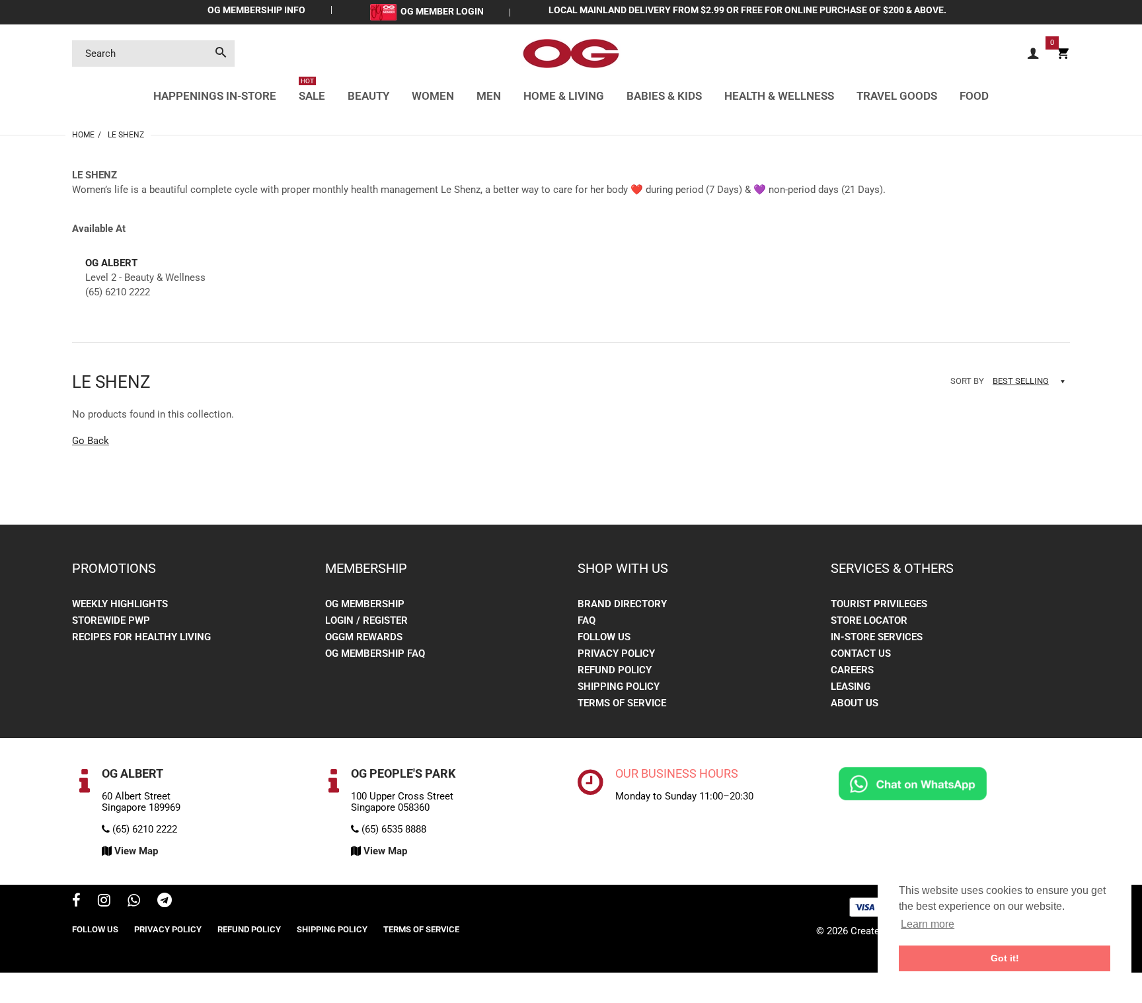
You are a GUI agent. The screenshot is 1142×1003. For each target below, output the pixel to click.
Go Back (90, 441)
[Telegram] (164, 902)
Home (83, 134)
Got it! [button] (1005, 958)
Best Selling (1021, 381)
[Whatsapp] (134, 902)
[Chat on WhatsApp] (913, 783)
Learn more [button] (927, 924)
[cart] (1062, 53)
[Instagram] (104, 902)
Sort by (967, 381)
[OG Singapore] (571, 53)
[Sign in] (1033, 53)
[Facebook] (76, 902)
